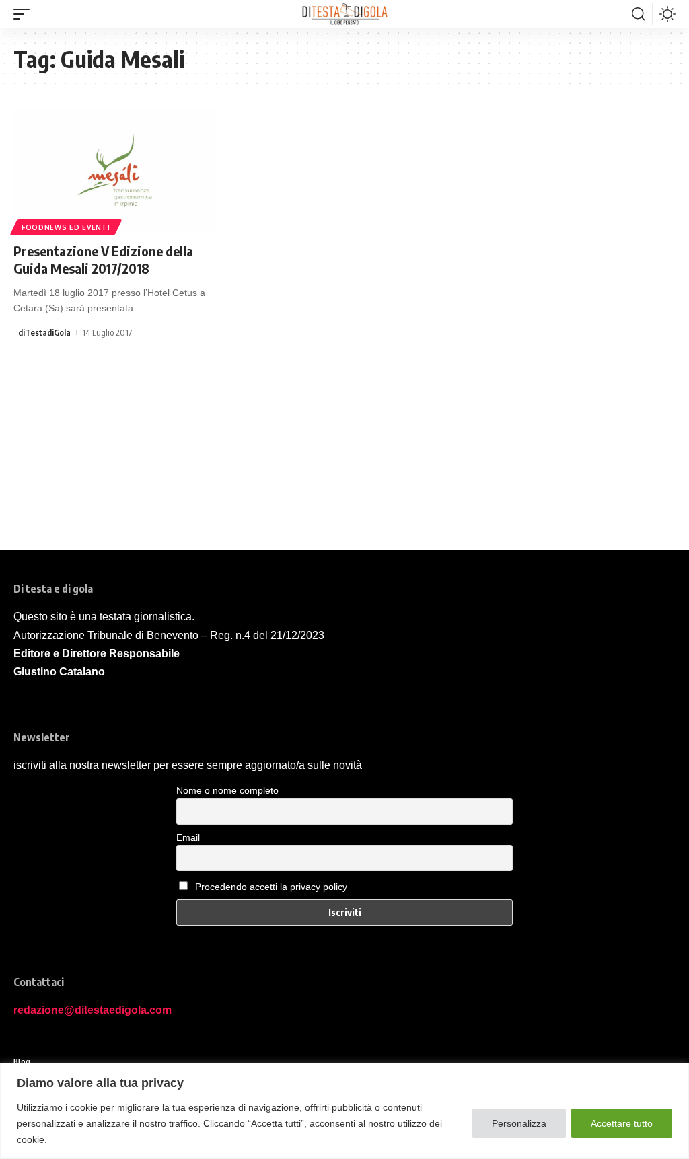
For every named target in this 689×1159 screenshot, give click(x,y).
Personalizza (519, 1123)
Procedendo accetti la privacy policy (271, 886)
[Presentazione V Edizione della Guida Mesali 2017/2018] (114, 170)
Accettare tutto (622, 1123)
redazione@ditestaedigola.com (92, 1010)
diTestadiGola (44, 332)
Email (188, 837)
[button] (24, 14)
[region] (344, 1111)
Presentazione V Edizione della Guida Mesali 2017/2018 (103, 259)
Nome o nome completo (227, 790)
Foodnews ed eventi (66, 227)
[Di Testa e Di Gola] (344, 14)
